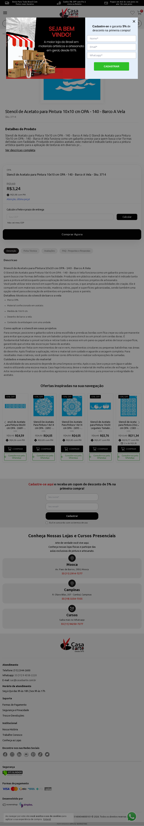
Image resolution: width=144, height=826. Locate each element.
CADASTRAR (111, 66)
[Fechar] (134, 21)
